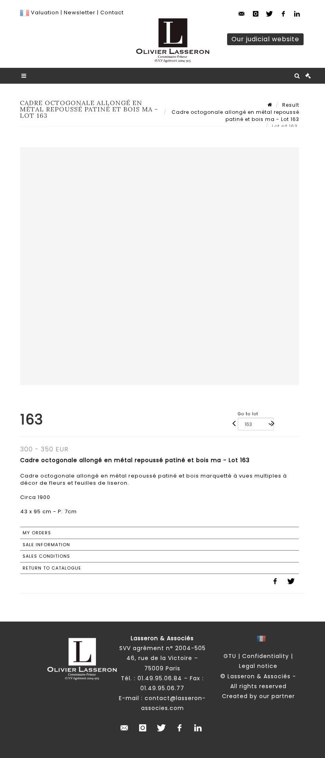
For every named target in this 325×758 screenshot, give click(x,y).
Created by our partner (258, 696)
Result (290, 105)
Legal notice (258, 666)
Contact (112, 12)
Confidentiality (265, 656)
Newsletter (79, 12)
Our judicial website (265, 39)
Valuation (45, 12)
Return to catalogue (52, 568)
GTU (230, 656)
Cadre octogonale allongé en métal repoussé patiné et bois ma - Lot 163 (234, 116)
